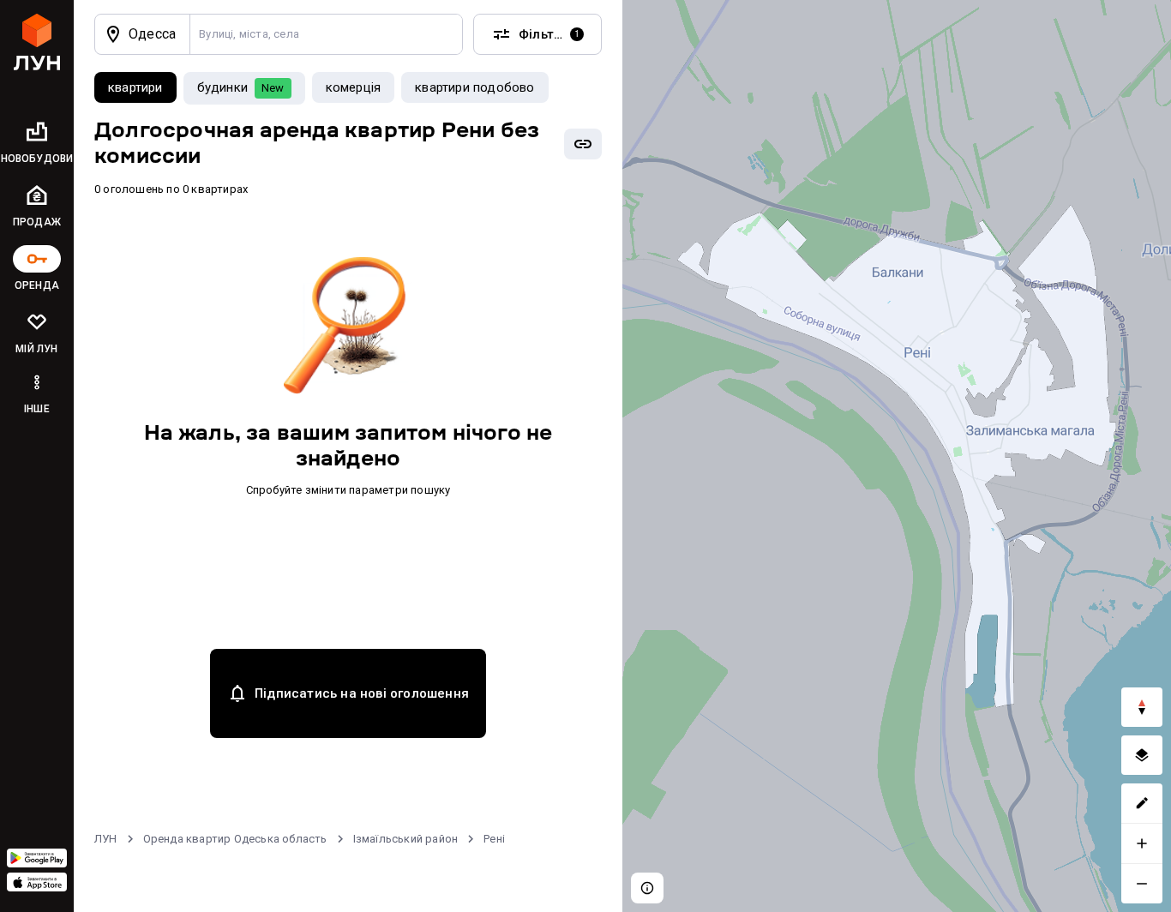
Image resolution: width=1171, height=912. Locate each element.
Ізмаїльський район (406, 838)
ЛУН (105, 838)
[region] (896, 456)
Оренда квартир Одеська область (235, 838)
